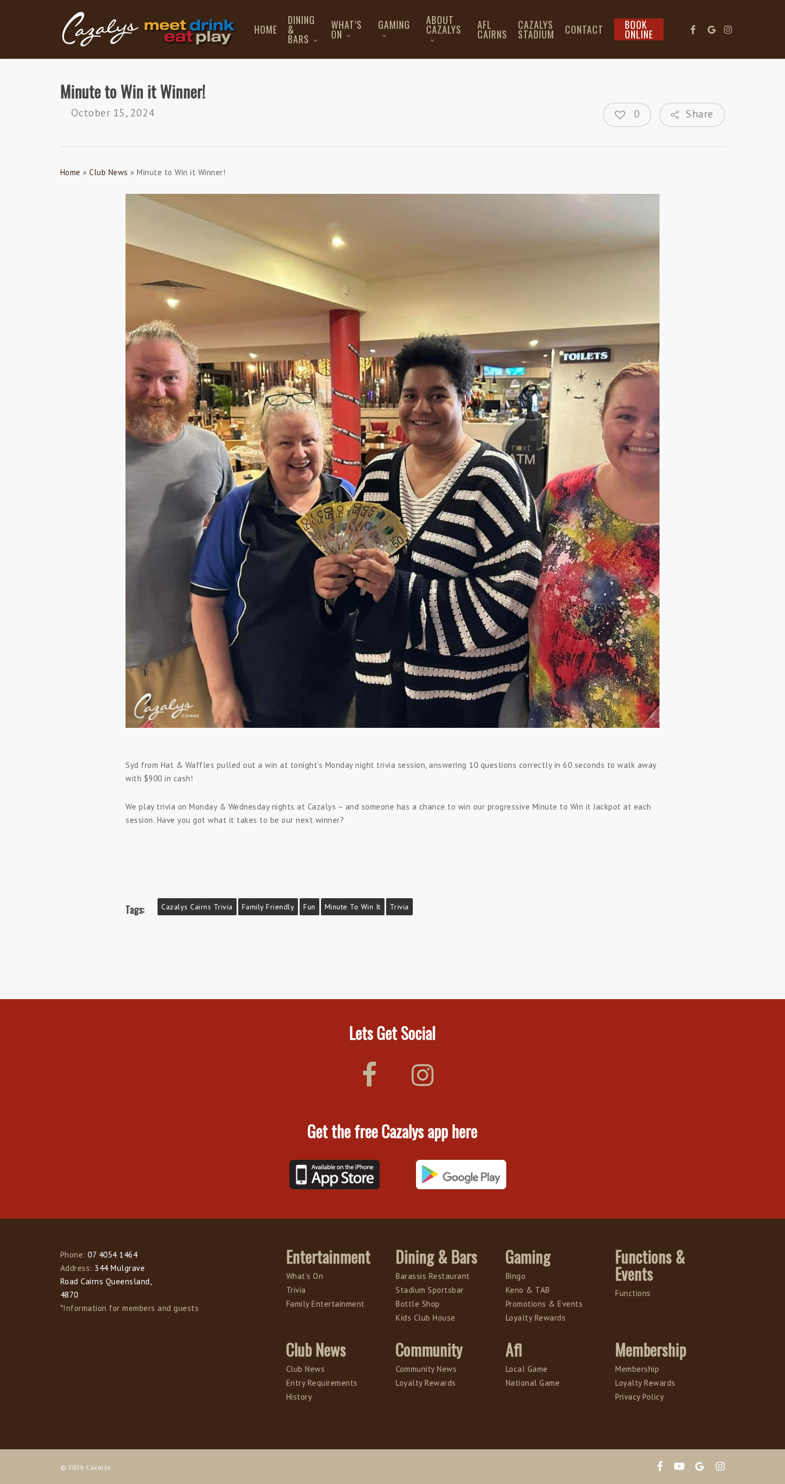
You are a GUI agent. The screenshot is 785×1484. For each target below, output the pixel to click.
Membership (637, 1369)
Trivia (399, 907)
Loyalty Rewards (536, 1318)
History (299, 1397)
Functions (633, 1293)
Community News (426, 1369)
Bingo (516, 1276)
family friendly (268, 907)
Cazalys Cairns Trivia (197, 907)
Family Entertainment (325, 1304)
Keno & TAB (528, 1290)
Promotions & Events (544, 1304)
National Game (533, 1383)
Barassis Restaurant (433, 1276)
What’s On (305, 1276)
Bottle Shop (418, 1304)
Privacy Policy (639, 1397)
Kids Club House (426, 1318)
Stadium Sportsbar (430, 1290)
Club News (108, 172)
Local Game (527, 1369)
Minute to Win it (353, 907)
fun (309, 907)
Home (70, 172)
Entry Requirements (322, 1383)
